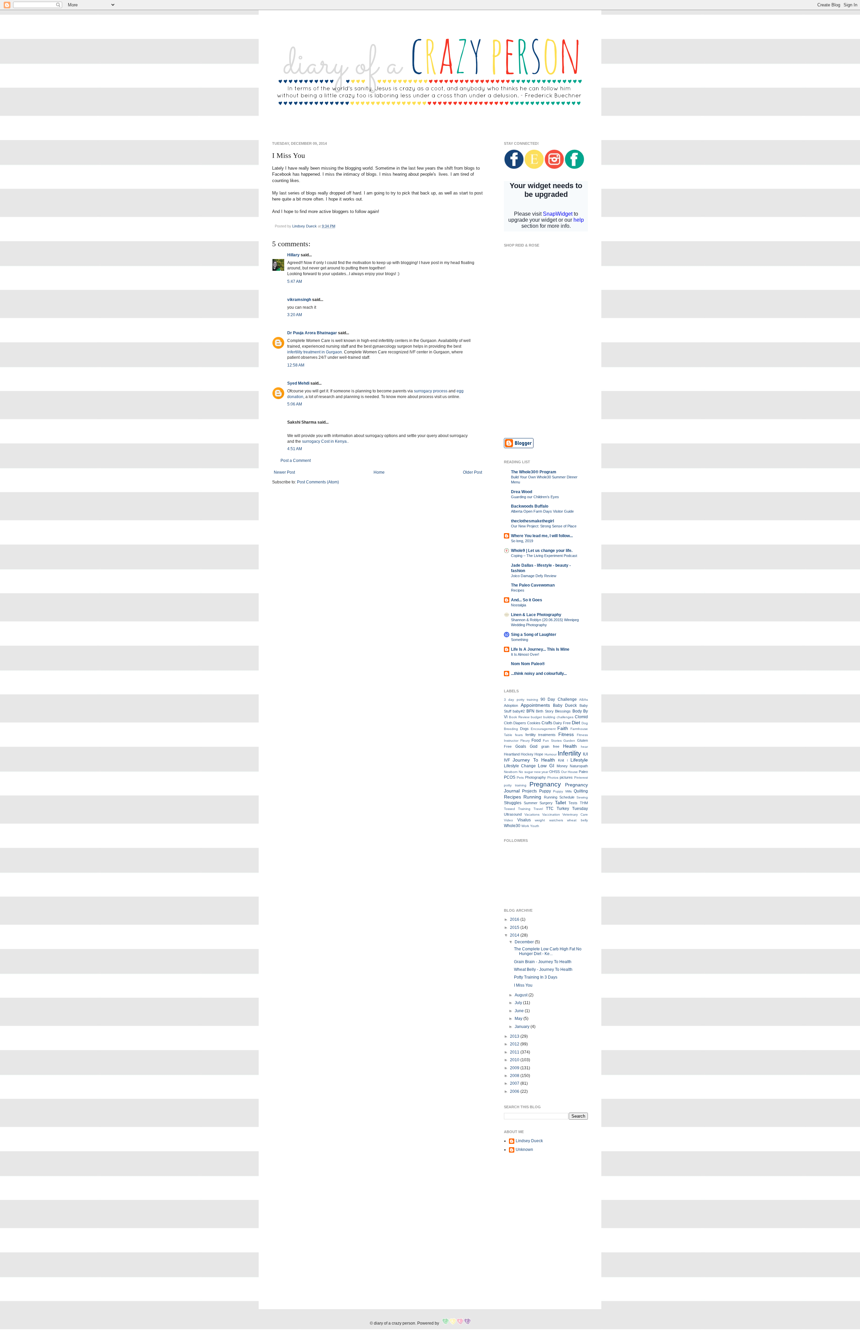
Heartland (512, 754)
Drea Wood (521, 491)
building (549, 717)
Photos (552, 777)
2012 (515, 1044)
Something (519, 640)
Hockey (527, 754)
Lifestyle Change (520, 766)
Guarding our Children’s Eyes (535, 497)
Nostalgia (518, 605)
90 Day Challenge (559, 699)
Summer (531, 803)
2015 (515, 927)
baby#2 (519, 711)
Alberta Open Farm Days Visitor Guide (542, 511)
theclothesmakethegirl (532, 521)
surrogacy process (430, 391)
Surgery (546, 803)
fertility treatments (540, 735)
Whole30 (512, 825)
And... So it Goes (526, 600)
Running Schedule (559, 797)
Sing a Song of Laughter (533, 634)
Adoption (511, 705)
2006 (515, 1091)
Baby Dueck (565, 705)
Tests (572, 803)
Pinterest (581, 777)
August (521, 995)
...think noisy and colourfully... (539, 673)
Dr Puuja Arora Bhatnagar (312, 333)
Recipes (517, 590)
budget (536, 717)
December (525, 942)
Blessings (563, 711)
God (534, 746)
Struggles (512, 803)
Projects (529, 791)
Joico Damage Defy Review (533, 576)
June (520, 1010)
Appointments (535, 705)
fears (519, 735)
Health (570, 746)
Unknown (524, 1149)
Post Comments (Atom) (318, 482)
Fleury (525, 740)
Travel (538, 809)
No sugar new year (533, 772)
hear (584, 746)
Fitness (566, 734)
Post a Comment (296, 460)
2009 (515, 1068)
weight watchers (549, 820)
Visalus (524, 820)
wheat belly (577, 820)
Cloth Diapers (515, 723)
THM (584, 803)
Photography (535, 777)
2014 (515, 935)
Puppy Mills (562, 791)
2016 (515, 919)
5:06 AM (294, 404)
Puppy (545, 791)
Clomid (581, 717)
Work (525, 826)
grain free (550, 746)
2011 (515, 1052)
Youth (534, 826)
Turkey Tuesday (572, 808)
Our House (569, 772)
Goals (520, 746)
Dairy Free (562, 723)
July (519, 1002)
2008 (515, 1075)
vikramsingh (299, 299)
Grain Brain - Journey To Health (542, 961)
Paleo (583, 772)
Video (508, 820)
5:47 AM (294, 281)
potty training (515, 785)
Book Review (519, 717)
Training (524, 809)
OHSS (554, 772)
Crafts (547, 723)
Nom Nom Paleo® (528, 663)
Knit (561, 760)
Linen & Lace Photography (536, 614)
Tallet (560, 802)
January (522, 1026)
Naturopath (579, 766)
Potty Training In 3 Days (535, 977)
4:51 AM (294, 448)
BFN (530, 711)
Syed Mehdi (298, 383)
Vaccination (551, 814)
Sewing (582, 797)
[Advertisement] (546, 384)
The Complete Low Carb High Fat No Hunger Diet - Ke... (548, 951)
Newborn (511, 772)
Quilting (581, 791)
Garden (569, 740)
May (519, 1018)
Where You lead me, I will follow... (542, 535)
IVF (507, 760)
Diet (576, 722)
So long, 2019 (522, 541)
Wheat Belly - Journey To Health (543, 969)
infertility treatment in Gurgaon (314, 352)
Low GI (546, 765)
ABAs (583, 699)
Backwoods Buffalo (529, 506)
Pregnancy (545, 784)
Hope (538, 754)
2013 (515, 1036)
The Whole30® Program (533, 472)
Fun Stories (552, 740)
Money (562, 766)
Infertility (569, 753)
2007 (515, 1083)
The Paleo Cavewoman (533, 585)
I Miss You (523, 985)
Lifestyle (579, 760)
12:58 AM (295, 365)
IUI (585, 754)
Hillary (293, 255)
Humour (551, 754)
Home (379, 472)
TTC (550, 808)
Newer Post (284, 472)
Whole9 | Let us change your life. (541, 550)
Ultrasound (513, 814)
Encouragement (543, 729)
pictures (566, 777)
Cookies (534, 723)
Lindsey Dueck (529, 1140)
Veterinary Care (575, 814)
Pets (520, 777)
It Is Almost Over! (525, 654)
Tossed (509, 809)
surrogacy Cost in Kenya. (325, 441)
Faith (562, 728)
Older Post (472, 472)
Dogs (524, 729)
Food (536, 740)
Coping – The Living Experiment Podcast (544, 556)
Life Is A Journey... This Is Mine (540, 649)
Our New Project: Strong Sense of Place (543, 526)
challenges (565, 717)
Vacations (532, 814)
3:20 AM (294, 314)
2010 (515, 1060)
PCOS (509, 777)
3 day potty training (521, 699)
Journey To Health (534, 760)
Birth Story (544, 711)
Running (532, 797)
